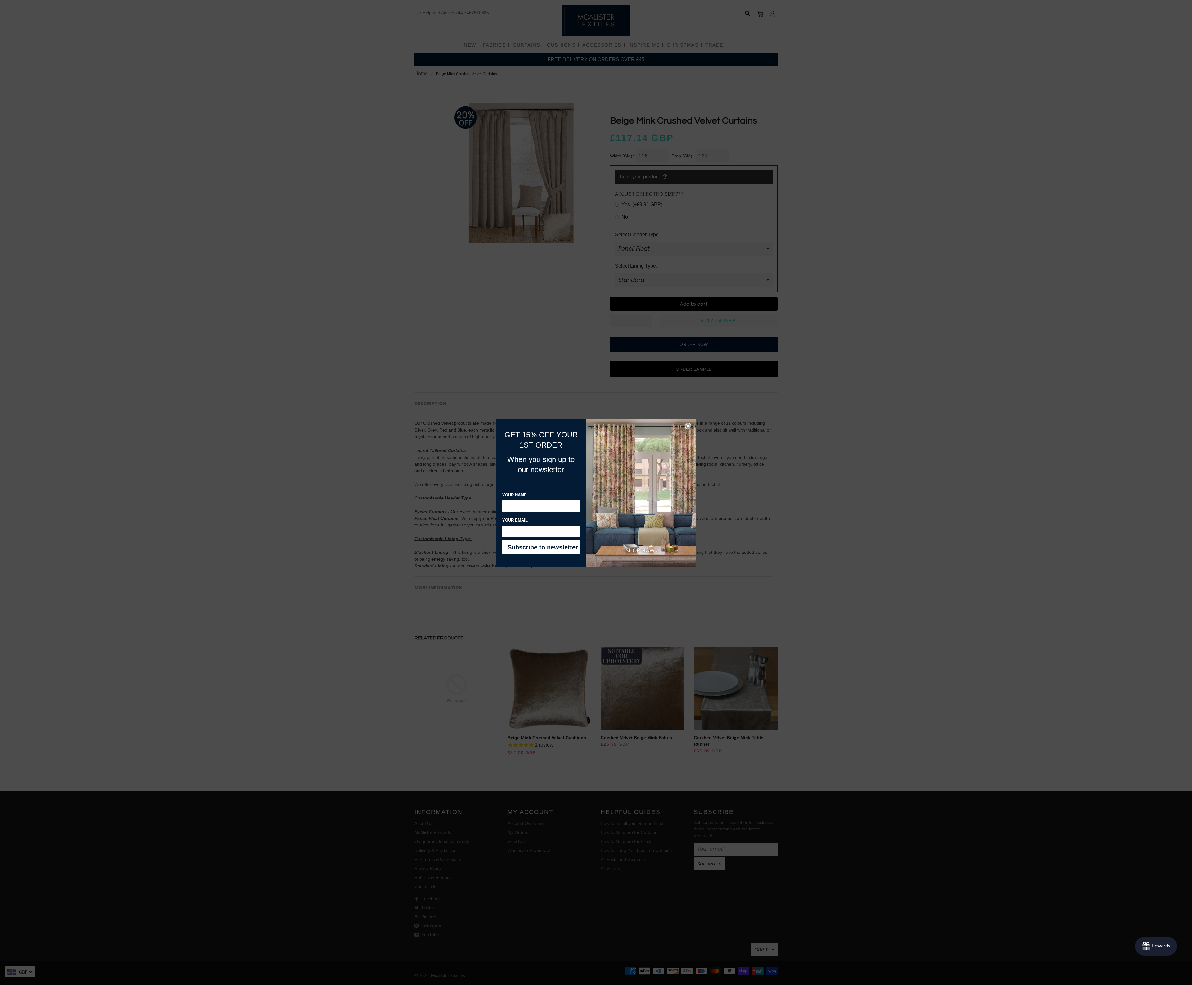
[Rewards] (1156, 946)
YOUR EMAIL (515, 520)
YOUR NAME (514, 495)
